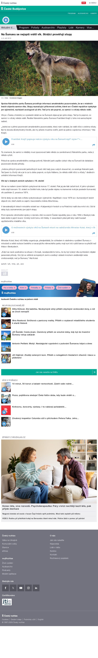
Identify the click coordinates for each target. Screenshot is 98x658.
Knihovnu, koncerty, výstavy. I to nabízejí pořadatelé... (39, 407)
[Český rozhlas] (8, 3)
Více (90, 27)
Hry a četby (8, 288)
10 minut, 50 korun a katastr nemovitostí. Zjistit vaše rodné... (43, 384)
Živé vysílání (63, 288)
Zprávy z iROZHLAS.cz (13, 437)
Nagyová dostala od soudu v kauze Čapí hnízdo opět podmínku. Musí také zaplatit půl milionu (41, 514)
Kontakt (53, 554)
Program (71, 13)
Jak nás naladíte (57, 540)
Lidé (71, 27)
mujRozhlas (6, 281)
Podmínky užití (29, 619)
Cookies (5, 619)
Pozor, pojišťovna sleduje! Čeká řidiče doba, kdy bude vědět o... (44, 395)
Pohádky (34, 288)
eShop (5, 551)
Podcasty (6, 570)
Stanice (5, 547)
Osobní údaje (16, 619)
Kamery (94, 13)
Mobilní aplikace (9, 574)
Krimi (22, 288)
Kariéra (53, 551)
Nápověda (54, 544)
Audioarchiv (83, 13)
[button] (93, 145)
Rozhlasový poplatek (59, 558)
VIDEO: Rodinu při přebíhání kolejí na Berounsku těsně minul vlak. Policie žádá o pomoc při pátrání (43, 518)
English (41, 619)
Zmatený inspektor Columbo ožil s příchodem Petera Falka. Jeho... (45, 418)
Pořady (35, 27)
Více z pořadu (10, 380)
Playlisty (61, 27)
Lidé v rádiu (55, 547)
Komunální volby (9, 544)
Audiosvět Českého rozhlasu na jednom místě (19, 299)
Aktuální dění (8, 27)
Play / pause (6, 141)
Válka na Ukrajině (9, 540)
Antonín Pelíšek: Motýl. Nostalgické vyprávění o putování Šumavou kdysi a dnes (52, 343)
